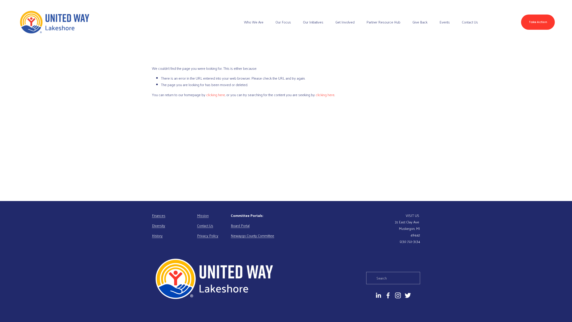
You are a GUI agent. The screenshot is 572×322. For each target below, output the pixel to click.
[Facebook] (388, 295)
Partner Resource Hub (383, 22)
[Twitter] (408, 295)
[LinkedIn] (378, 295)
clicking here (215, 94)
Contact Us (470, 22)
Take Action (538, 22)
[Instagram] (398, 295)
